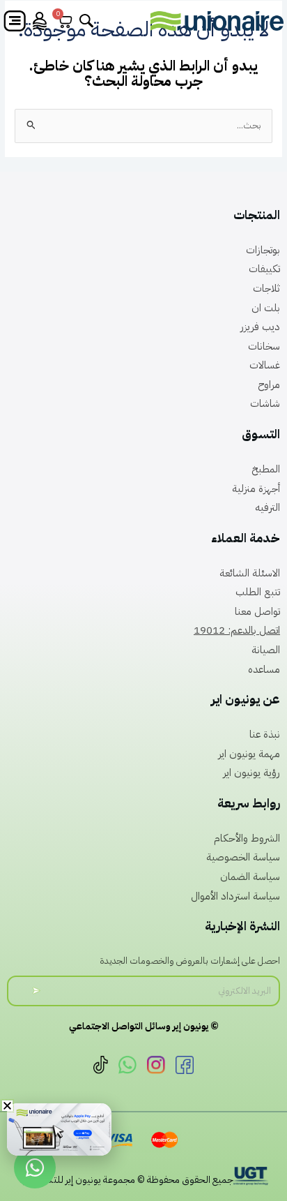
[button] (7, 1106)
